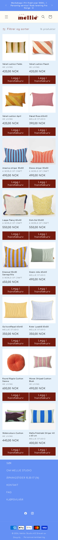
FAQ (9, 492)
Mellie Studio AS (27, 533)
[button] (6, 16)
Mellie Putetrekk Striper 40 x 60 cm (42, 434)
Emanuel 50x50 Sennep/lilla (9, 273)
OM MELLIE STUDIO (19, 470)
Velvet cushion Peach (39, 64)
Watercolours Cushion (12, 433)
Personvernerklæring (34, 537)
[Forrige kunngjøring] (6, 5)
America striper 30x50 (13, 168)
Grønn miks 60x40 (38, 272)
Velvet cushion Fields (12, 64)
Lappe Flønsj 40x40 (12, 220)
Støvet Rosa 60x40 (38, 116)
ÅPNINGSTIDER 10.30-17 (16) (22, 478)
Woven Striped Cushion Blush (40, 379)
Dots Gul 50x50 (36, 220)
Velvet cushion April (11, 116)
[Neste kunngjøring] (52, 5)
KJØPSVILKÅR (14, 499)
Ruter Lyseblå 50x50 (39, 326)
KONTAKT (12, 485)
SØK (9, 463)
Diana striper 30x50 (38, 168)
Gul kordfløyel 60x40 (12, 326)
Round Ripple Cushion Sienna (12, 379)
